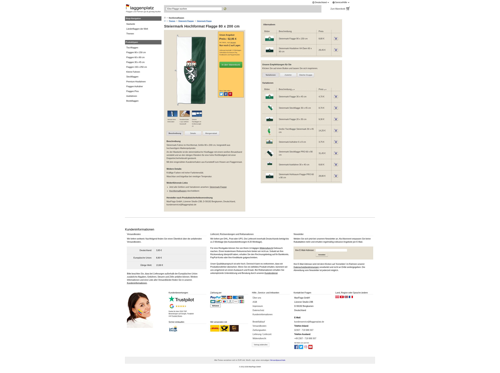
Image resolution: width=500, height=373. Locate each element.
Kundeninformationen (263, 314)
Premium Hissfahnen (136, 82)
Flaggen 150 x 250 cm (136, 67)
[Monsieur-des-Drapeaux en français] (351, 297)
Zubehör (288, 75)
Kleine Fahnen (133, 72)
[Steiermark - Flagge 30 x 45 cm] (269, 101)
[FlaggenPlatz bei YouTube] (310, 348)
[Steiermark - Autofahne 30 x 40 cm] (269, 169)
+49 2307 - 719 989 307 (305, 338)
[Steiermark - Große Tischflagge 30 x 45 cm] (269, 135)
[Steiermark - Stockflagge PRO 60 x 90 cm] (269, 157)
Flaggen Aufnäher (134, 86)
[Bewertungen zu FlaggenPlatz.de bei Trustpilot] (181, 301)
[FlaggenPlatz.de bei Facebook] (296, 348)
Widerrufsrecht (259, 338)
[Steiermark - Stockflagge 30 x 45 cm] (269, 112)
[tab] (175, 133)
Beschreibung (175, 133)
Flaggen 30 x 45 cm (135, 62)
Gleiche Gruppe (305, 75)
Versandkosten (259, 326)
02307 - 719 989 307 (303, 330)
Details (193, 133)
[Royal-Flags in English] (346, 297)
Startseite (130, 24)
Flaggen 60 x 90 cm (135, 57)
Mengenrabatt (211, 133)
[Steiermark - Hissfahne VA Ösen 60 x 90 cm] (269, 54)
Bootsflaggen (132, 101)
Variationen (271, 75)
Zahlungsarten (259, 330)
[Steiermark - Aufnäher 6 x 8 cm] (269, 146)
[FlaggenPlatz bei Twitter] (301, 348)
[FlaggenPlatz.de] (143, 9)
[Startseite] (165, 18)
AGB (255, 302)
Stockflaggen (132, 77)
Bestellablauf (259, 322)
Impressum (258, 306)
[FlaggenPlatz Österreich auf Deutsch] (337, 297)
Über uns (257, 298)
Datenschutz (258, 310)
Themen (130, 34)
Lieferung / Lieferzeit (262, 334)
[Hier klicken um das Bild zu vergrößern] (192, 109)
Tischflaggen (132, 48)
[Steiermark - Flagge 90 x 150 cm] (269, 43)
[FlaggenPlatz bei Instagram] (306, 348)
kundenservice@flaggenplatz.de (181, 205)
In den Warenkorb (231, 64)
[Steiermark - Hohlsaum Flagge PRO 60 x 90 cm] (269, 180)
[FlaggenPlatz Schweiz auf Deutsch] (342, 297)
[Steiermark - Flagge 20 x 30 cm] (269, 123)
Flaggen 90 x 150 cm (136, 52)
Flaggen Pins (132, 91)
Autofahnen (131, 96)
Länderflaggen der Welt (137, 29)
